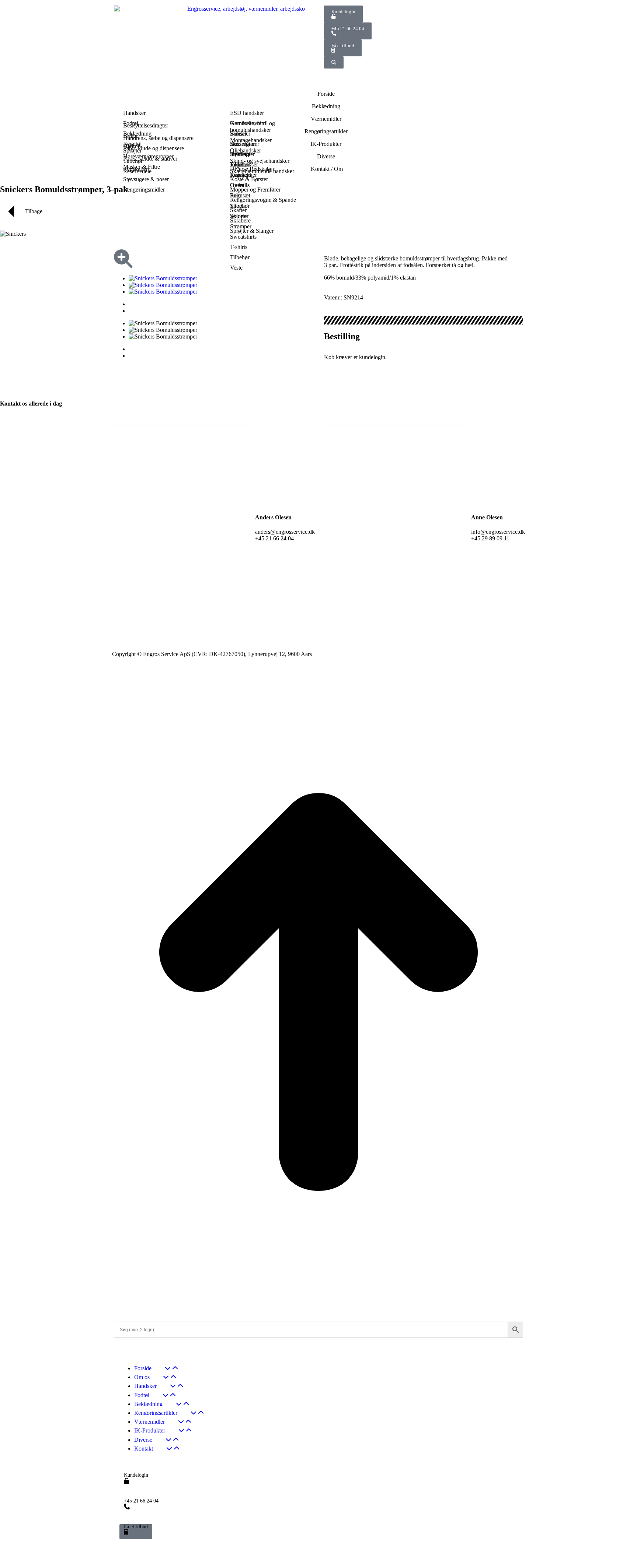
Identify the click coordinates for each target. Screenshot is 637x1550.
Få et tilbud (342, 45)
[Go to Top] (318, 1308)
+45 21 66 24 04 (347, 28)
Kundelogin (343, 11)
